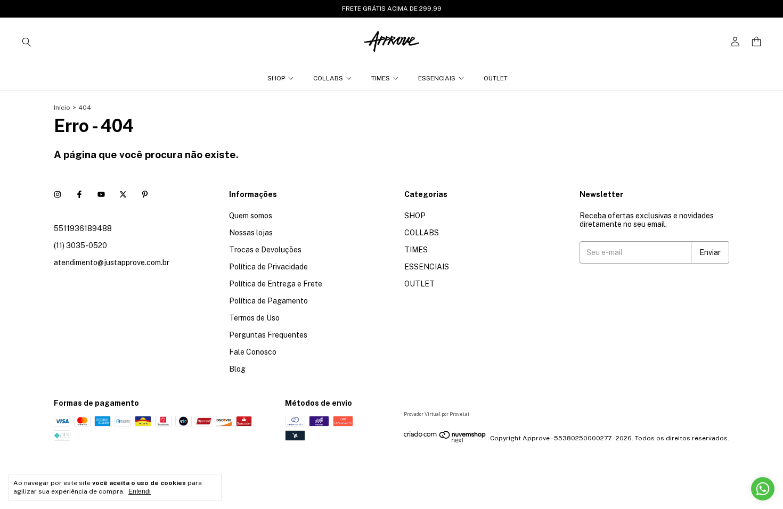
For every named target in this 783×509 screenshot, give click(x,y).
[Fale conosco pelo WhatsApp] (762, 488)
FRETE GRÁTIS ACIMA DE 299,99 (392, 8)
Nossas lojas (251, 232)
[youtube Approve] (101, 194)
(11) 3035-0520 (80, 245)
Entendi (139, 491)
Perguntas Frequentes (268, 335)
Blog (237, 369)
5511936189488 (83, 228)
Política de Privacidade (268, 266)
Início (62, 107)
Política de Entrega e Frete (275, 284)
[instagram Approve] (57, 194)
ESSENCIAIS (436, 78)
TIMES (380, 78)
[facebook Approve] (79, 194)
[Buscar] (26, 41)
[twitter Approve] (123, 194)
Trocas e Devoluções (265, 249)
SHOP (276, 78)
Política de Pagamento (268, 301)
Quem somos (250, 215)
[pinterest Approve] (145, 194)
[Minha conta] (735, 41)
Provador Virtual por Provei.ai (436, 414)
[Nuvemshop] (445, 441)
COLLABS (328, 78)
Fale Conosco (252, 352)
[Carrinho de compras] (756, 41)
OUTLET (496, 78)
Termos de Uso (254, 318)
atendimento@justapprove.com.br (111, 262)
